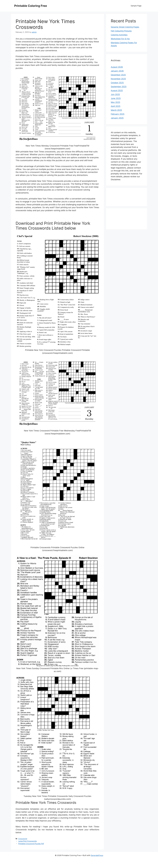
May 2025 (115, 102)
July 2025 (115, 94)
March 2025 (116, 110)
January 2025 (117, 118)
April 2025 (115, 106)
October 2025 (117, 83)
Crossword (22, 839)
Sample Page (136, 6)
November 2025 (118, 79)
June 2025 (116, 98)
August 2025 (117, 90)
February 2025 (117, 114)
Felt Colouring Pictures (121, 31)
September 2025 (118, 86)
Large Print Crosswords (27, 841)
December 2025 (118, 75)
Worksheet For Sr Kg (120, 39)
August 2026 (117, 67)
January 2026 (117, 71)
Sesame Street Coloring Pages (125, 27)
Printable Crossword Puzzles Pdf (31, 844)
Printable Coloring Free (30, 5)
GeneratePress (97, 855)
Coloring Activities (119, 35)
